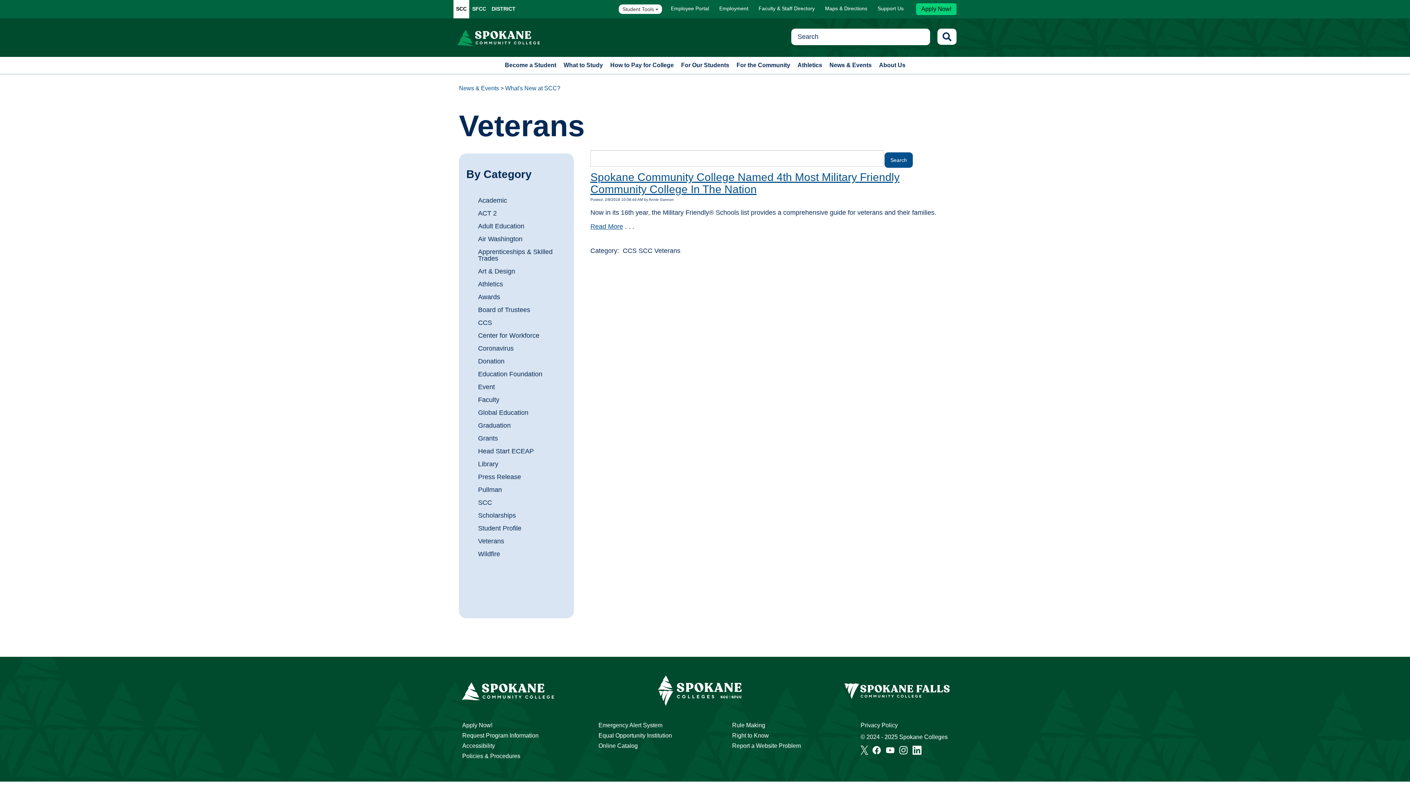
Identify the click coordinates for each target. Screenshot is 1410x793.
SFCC (479, 9)
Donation (491, 361)
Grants (488, 438)
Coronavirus (496, 348)
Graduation (494, 425)
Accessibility (478, 746)
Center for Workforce (508, 335)
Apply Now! (936, 9)
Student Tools (638, 9)
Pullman (490, 489)
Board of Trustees (504, 310)
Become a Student (530, 65)
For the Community (763, 65)
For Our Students (705, 65)
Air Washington (500, 239)
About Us (892, 65)
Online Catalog (618, 746)
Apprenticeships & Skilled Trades (515, 255)
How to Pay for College (642, 65)
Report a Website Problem (766, 746)
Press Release (499, 477)
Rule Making (748, 725)
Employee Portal (690, 8)
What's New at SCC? (532, 88)
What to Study (583, 65)
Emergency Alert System (630, 725)
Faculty (488, 399)
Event (486, 387)
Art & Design (496, 271)
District (504, 9)
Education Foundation (510, 374)
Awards (489, 297)
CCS (485, 322)
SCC (461, 9)
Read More (606, 226)
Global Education (503, 412)
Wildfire (489, 554)
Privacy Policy (879, 725)
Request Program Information (500, 735)
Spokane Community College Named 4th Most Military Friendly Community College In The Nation (745, 183)
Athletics (810, 65)
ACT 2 (487, 213)
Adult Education (501, 226)
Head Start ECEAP (506, 451)
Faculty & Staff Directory (787, 8)
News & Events (850, 65)
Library (488, 464)
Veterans (491, 541)
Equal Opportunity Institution (635, 735)
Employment (733, 8)
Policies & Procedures (491, 756)
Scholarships (497, 515)
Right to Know (750, 735)
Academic (492, 200)
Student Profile (499, 528)
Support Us (891, 8)
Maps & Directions (846, 8)
